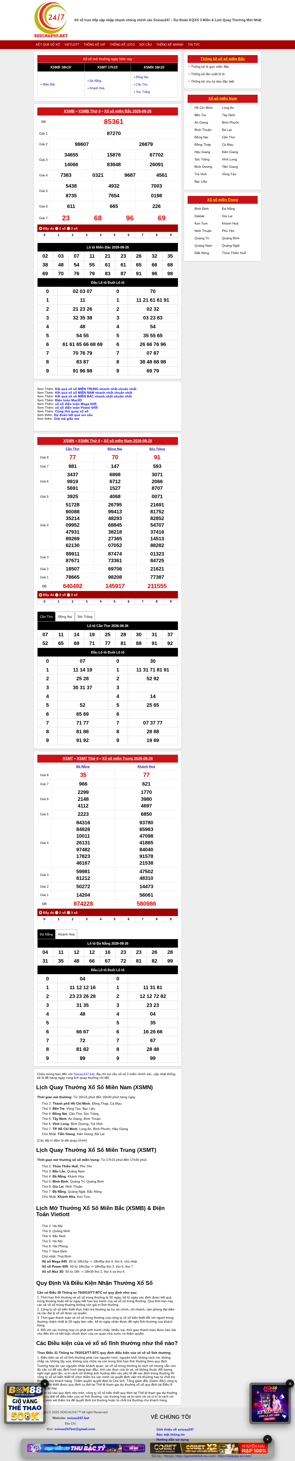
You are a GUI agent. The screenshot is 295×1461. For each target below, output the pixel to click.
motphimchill (60, 1434)
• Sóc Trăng (142, 92)
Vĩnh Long (229, 159)
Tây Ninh (228, 115)
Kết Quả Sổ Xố (48, 44)
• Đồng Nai (141, 77)
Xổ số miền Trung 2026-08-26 (127, 758)
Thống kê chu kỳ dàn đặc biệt (212, 81)
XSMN (68, 441)
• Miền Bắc (48, 84)
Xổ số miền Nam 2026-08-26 (128, 441)
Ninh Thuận (203, 231)
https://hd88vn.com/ (84, 1434)
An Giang (201, 122)
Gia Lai (227, 216)
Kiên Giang (230, 152)
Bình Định (202, 208)
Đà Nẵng (83, 766)
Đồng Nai (115, 449)
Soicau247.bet (84, 1074)
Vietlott (72, 44)
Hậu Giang (202, 152)
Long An (228, 107)
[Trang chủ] (51, 20)
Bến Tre (200, 115)
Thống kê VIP (94, 44)
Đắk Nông (202, 253)
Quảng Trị (202, 238)
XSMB (69, 111)
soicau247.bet (78, 1418)
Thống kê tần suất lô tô (208, 74)
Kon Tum (201, 223)
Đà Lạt (227, 130)
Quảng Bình (230, 238)
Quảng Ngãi (230, 245)
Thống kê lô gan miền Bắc (210, 66)
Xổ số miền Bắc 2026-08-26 (127, 111)
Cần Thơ (72, 449)
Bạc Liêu (201, 181)
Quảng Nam (203, 245)
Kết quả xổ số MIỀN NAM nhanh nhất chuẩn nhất (93, 392)
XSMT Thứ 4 (87, 758)
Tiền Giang (230, 167)
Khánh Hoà (146, 766)
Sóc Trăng (157, 449)
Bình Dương (203, 167)
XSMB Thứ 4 (89, 111)
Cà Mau (227, 144)
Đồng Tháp (203, 144)
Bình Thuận (203, 130)
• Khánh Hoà (96, 88)
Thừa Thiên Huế (234, 253)
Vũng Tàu (229, 174)
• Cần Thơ (141, 84)
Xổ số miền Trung (222, 200)
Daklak (199, 216)
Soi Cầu (145, 44)
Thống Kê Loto (122, 44)
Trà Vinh (201, 174)
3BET (46, 1434)
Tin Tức (194, 44)
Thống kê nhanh (169, 44)
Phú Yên (228, 231)
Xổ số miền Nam (222, 99)
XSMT (68, 758)
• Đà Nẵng (94, 81)
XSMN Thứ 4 (89, 441)
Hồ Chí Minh (204, 107)
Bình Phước (230, 122)
